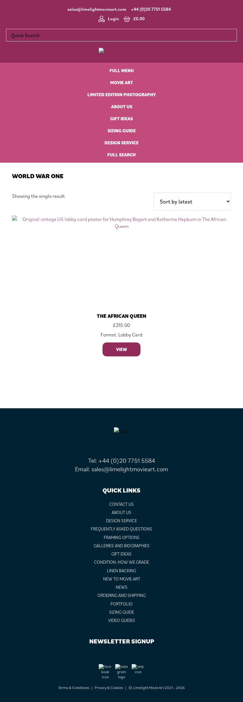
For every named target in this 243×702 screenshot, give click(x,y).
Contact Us (121, 504)
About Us (121, 512)
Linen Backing (121, 571)
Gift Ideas (121, 554)
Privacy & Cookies (109, 687)
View (121, 349)
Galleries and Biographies (122, 545)
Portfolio (121, 604)
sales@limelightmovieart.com (96, 9)
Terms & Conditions (73, 687)
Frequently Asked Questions (121, 529)
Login (113, 19)
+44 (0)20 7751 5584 (151, 9)
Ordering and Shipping (121, 595)
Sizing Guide (121, 612)
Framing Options (122, 537)
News (122, 587)
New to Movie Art (121, 579)
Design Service (121, 520)
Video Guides (121, 620)
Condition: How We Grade (121, 562)
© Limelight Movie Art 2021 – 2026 (156, 687)
